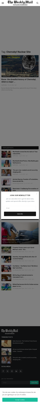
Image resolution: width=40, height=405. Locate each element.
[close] (38, 390)
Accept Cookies (20, 400)
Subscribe (20, 214)
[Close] (37, 194)
